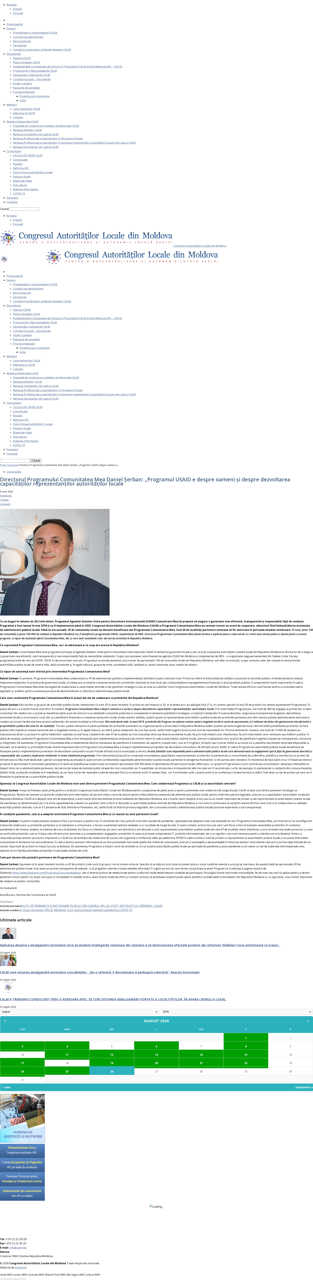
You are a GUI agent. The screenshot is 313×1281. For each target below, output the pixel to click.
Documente (14, 54)
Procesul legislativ (24, 92)
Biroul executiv (22, 41)
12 (111, 1055)
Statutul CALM (22, 58)
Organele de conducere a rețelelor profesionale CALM (46, 126)
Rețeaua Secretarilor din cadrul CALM (36, 147)
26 (111, 1071)
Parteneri (12, 198)
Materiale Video (22, 181)
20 (156, 1063)
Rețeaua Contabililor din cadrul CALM (36, 134)
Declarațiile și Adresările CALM (31, 75)
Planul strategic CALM (26, 62)
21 (201, 1063)
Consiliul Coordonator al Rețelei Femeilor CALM (42, 49)
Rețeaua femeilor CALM (27, 130)
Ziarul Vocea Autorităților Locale (32, 172)
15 (245, 1055)
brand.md (20, 1267)
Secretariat (19, 45)
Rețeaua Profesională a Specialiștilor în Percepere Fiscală (47, 138)
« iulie (7, 1087)
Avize (23, 100)
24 (22, 1071)
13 (156, 1055)
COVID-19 (19, 193)
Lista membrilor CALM (26, 109)
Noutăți (17, 164)
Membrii (12, 104)
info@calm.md (17, 1247)
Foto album (20, 185)
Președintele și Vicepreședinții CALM (35, 33)
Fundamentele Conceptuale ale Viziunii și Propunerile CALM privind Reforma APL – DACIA (67, 66)
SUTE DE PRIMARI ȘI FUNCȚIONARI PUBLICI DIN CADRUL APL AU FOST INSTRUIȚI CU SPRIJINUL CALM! (92, 906)
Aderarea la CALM (24, 113)
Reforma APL (21, 168)
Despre (11, 28)
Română (12, 5)
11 (67, 1055)
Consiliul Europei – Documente (32, 79)
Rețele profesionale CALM (22, 121)
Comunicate (20, 159)
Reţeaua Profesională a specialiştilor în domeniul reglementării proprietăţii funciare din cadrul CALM (74, 143)
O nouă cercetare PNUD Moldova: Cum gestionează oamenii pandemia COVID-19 (76, 910)
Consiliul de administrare (28, 37)
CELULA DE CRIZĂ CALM (28, 155)
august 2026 (156, 1020)
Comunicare (14, 151)
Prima (3, 465)
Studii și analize (22, 83)
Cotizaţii (18, 117)
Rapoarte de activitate (26, 88)
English (17, 9)
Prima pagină (15, 24)
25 (67, 1071)
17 (22, 1063)
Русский (18, 13)
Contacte (12, 202)
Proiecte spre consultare (35, 96)
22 (245, 1063)
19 (111, 1063)
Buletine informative (25, 189)
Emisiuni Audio (22, 176)
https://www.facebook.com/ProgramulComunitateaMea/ (46, 873)
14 (201, 1055)
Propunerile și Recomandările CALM (35, 71)
